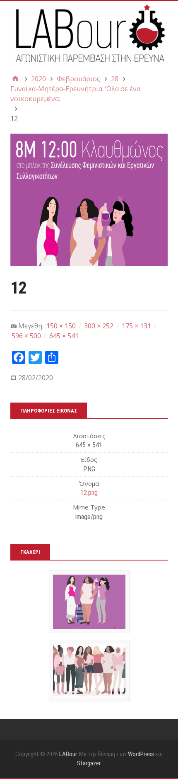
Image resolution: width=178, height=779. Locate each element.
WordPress (141, 754)
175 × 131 (136, 325)
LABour (68, 754)
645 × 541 (64, 335)
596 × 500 (26, 335)
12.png (89, 493)
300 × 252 (98, 325)
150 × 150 (61, 325)
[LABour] (89, 32)
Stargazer (88, 763)
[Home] (15, 79)
